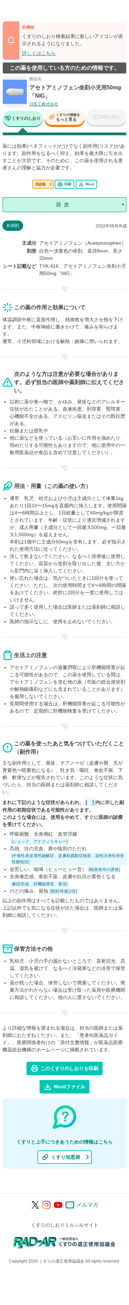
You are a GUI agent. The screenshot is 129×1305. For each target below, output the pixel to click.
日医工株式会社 (43, 104)
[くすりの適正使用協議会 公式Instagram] (46, 1205)
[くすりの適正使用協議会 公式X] (35, 1204)
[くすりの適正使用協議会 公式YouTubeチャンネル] (58, 1205)
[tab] (23, 119)
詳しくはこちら (39, 53)
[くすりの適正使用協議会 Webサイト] (64, 1242)
